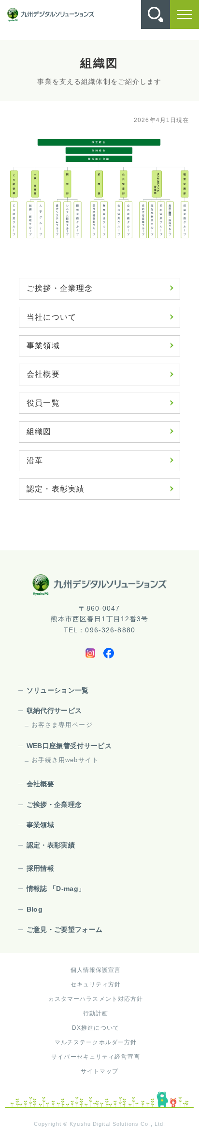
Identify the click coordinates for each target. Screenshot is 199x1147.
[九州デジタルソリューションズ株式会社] (50, 14)
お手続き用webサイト (65, 760)
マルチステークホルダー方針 (96, 1042)
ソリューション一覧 (58, 690)
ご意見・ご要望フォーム (65, 929)
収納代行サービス (54, 710)
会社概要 (43, 374)
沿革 (35, 460)
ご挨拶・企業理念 (60, 288)
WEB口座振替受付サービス (69, 746)
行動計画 (95, 1013)
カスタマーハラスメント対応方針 (95, 999)
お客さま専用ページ (62, 724)
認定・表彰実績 (56, 489)
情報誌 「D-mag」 (56, 888)
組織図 (39, 431)
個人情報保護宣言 (96, 970)
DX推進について (95, 1027)
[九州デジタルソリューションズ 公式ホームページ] (99, 584)
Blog (35, 909)
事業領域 (43, 345)
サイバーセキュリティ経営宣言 (95, 1056)
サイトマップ (100, 1071)
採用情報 (40, 868)
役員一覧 (43, 403)
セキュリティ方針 (96, 984)
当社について (51, 317)
